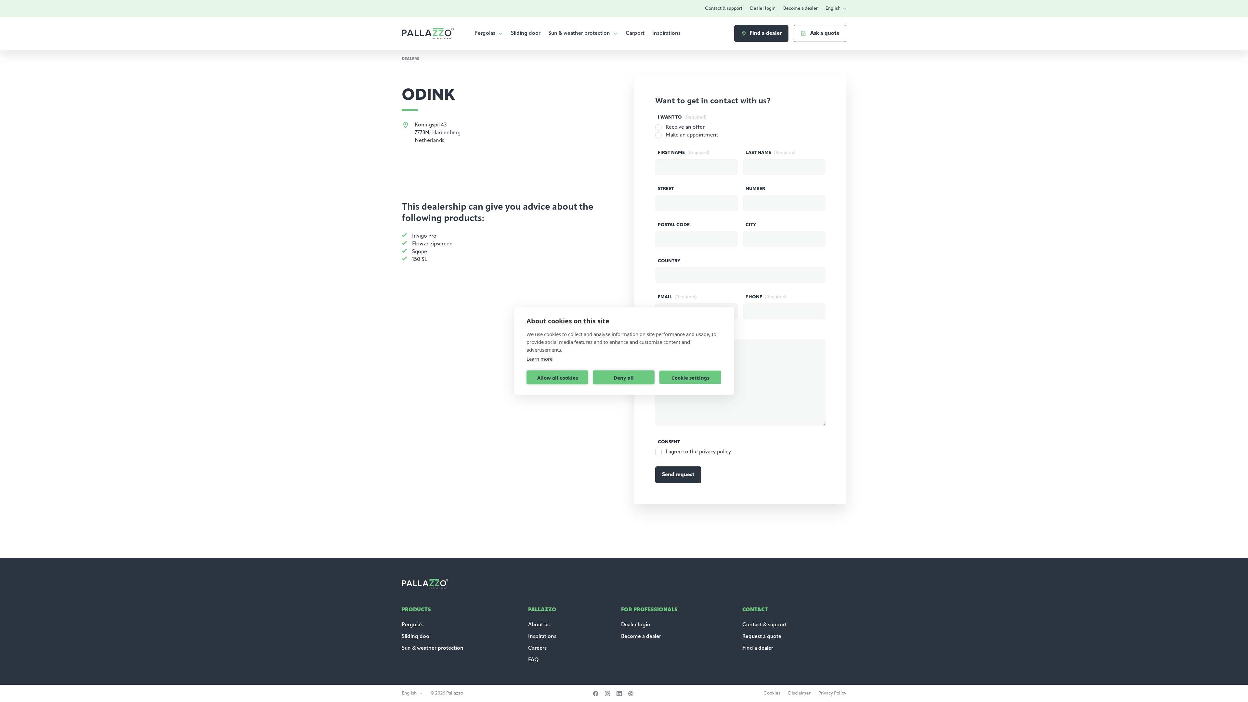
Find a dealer (757, 648)
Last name (771, 152)
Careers (537, 648)
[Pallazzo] (428, 33)
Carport (635, 33)
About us (539, 625)
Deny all (624, 377)
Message (681, 333)
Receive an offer (685, 127)
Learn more (539, 359)
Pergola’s (412, 625)
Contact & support (723, 8)
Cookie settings (690, 377)
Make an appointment (692, 135)
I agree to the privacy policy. (699, 452)
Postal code (674, 225)
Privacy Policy (832, 693)
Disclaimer (799, 693)
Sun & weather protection (579, 33)
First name (683, 152)
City (751, 225)
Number (755, 189)
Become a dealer (800, 8)
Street (666, 189)
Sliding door (525, 33)
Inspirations (666, 33)
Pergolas (484, 33)
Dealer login (762, 8)
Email (677, 297)
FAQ (533, 660)
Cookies (771, 693)
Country (669, 261)
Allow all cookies (557, 377)
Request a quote (761, 636)
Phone (766, 297)
